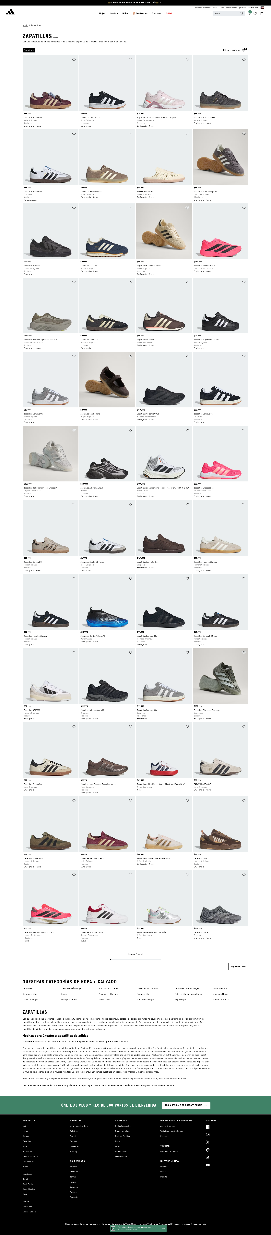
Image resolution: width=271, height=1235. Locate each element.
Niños (125, 13)
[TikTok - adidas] (227, 1158)
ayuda (215, 8)
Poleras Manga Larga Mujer (188, 994)
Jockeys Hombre (69, 1000)
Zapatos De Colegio (108, 994)
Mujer (102, 13)
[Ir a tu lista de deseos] (255, 13)
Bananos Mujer (144, 994)
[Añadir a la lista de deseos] (74, 60)
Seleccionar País (198, 1224)
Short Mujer (104, 1000)
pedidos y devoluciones (228, 8)
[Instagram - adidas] (227, 1135)
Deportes (156, 13)
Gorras (64, 994)
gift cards (242, 8)
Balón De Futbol (221, 988)
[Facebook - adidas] (227, 1127)
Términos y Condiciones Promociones (153, 1224)
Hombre (114, 13)
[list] (122, 50)
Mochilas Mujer (30, 1000)
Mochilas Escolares (108, 988)
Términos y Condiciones (90, 1224)
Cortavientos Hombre (147, 988)
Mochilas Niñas (220, 994)
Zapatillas (27, 988)
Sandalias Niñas (221, 1000)
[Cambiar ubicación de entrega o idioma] (262, 8)
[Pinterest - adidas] (227, 1150)
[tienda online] (10, 12)
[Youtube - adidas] (227, 1165)
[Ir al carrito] (262, 13)
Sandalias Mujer (31, 994)
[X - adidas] (227, 1142)
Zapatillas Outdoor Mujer (187, 988)
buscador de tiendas (203, 8)
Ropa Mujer (180, 1000)
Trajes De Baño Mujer (71, 988)
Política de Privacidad (180, 1224)
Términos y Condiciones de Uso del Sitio (119, 1224)
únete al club (253, 8)
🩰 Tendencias (140, 13)
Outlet (169, 13)
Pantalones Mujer (145, 1000)
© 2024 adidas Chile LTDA (135, 1231)
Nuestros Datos (72, 1224)
